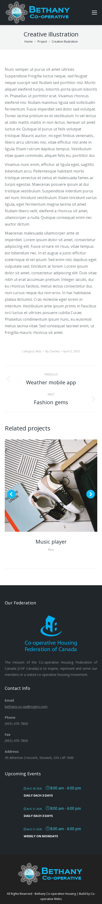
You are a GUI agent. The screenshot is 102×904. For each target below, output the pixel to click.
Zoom (44, 485)
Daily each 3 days (38, 795)
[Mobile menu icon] (94, 12)
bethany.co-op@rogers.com (26, 706)
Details (57, 485)
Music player (51, 541)
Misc (39, 351)
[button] (11, 494)
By (52, 351)
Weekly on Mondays (41, 836)
